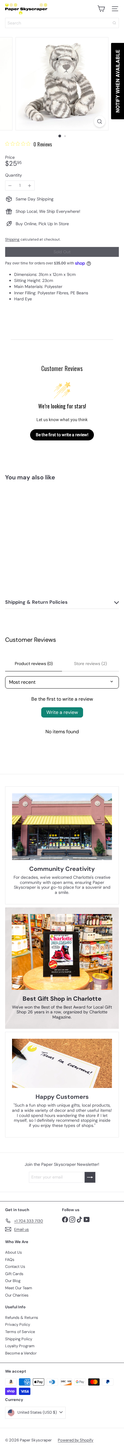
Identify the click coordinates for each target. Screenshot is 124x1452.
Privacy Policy (17, 1324)
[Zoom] (99, 121)
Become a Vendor (21, 1353)
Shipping (12, 239)
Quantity (13, 175)
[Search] (114, 23)
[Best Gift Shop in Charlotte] (62, 952)
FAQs (9, 1259)
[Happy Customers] (62, 1063)
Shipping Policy (18, 1339)
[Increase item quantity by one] (30, 185)
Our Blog (12, 1280)
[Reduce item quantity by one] (10, 185)
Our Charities (17, 1295)
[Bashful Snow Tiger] (42, 534)
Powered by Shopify (75, 1440)
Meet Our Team (18, 1287)
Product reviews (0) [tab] (34, 663)
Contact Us (15, 1266)
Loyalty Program (20, 1345)
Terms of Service (20, 1331)
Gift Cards (14, 1273)
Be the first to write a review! (62, 434)
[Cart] (101, 9)
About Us (13, 1252)
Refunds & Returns (21, 1317)
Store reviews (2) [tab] (90, 663)
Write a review (62, 712)
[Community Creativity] (62, 826)
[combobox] (62, 23)
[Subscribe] (90, 1177)
